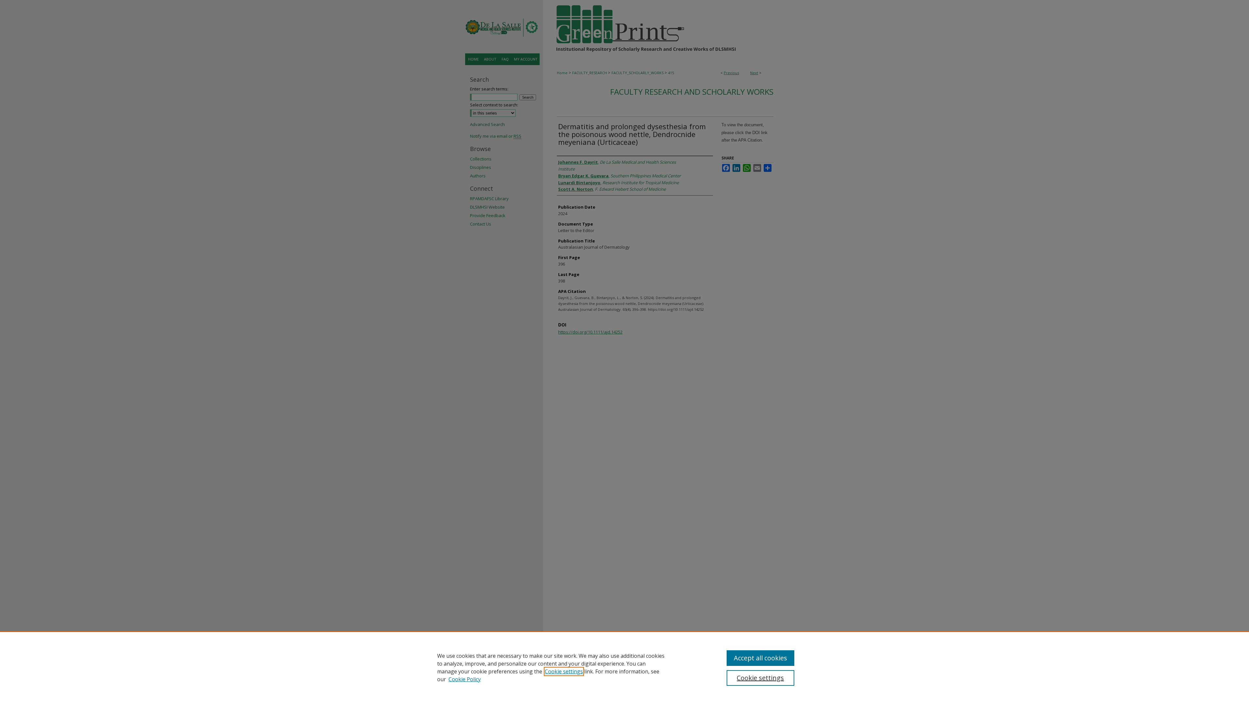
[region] (624, 667)
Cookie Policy (465, 679)
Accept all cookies (760, 658)
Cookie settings (564, 671)
